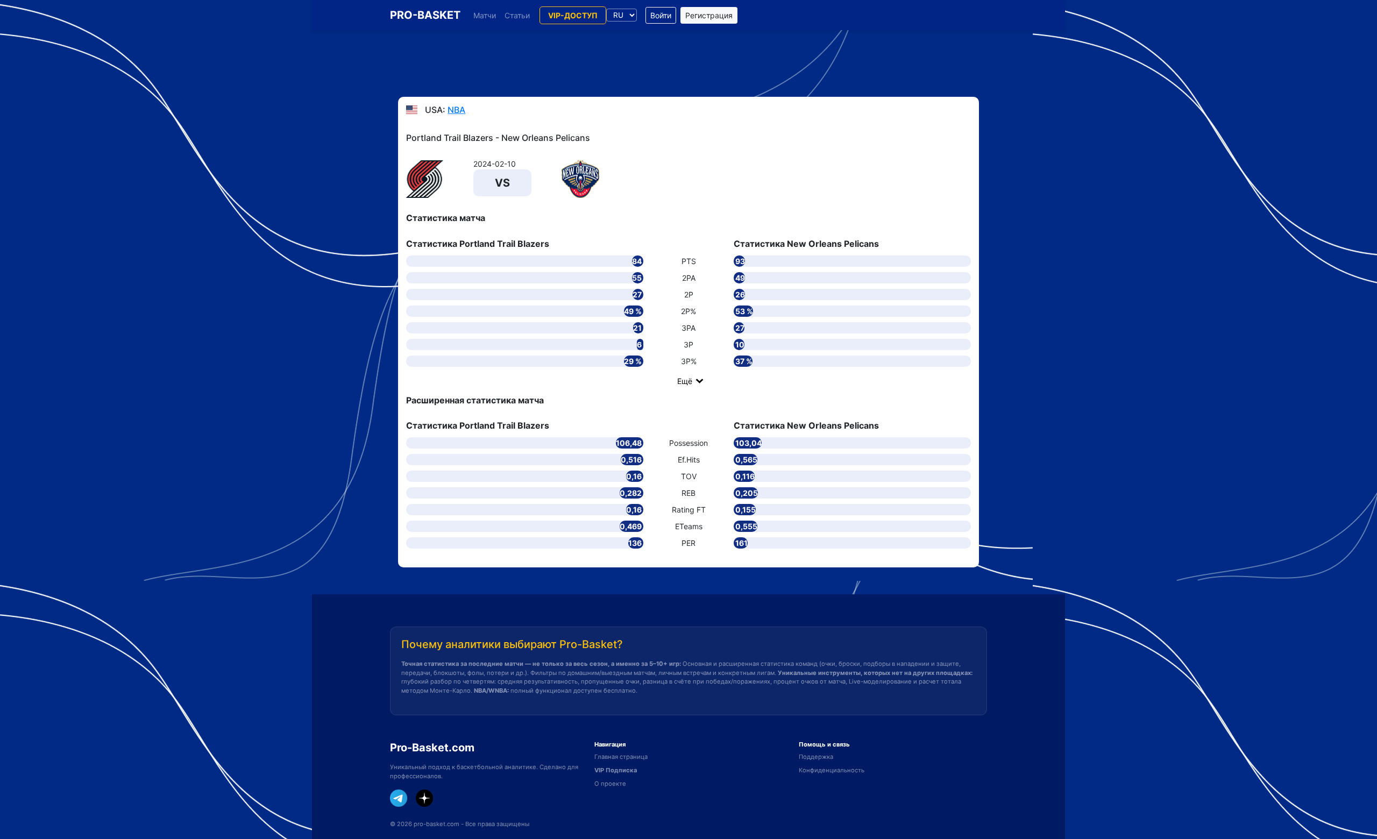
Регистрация (709, 15)
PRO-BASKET (425, 15)
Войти (660, 15)
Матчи (484, 15)
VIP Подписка (615, 770)
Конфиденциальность (831, 770)
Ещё (684, 381)
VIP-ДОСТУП (573, 15)
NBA (456, 109)
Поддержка (816, 756)
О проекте (610, 783)
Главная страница (621, 756)
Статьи (517, 15)
